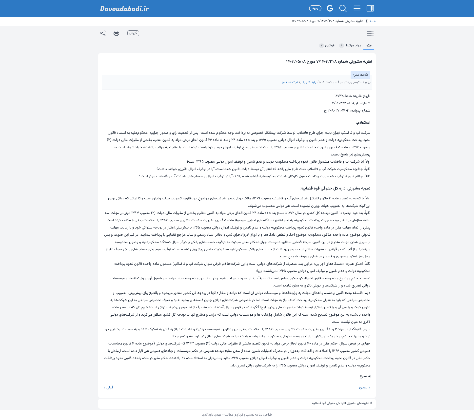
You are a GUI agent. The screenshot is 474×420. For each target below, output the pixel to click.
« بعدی (364, 387)
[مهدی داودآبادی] (124, 8)
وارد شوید (308, 82)
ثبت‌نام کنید (289, 82)
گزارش (133, 33)
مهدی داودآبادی (211, 414)
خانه (373, 21)
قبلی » (108, 387)
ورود (315, 8)
